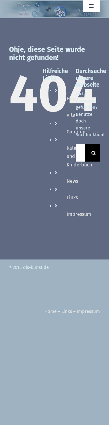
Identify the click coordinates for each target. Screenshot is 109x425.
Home (51, 311)
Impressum (79, 214)
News (72, 181)
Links (72, 197)
